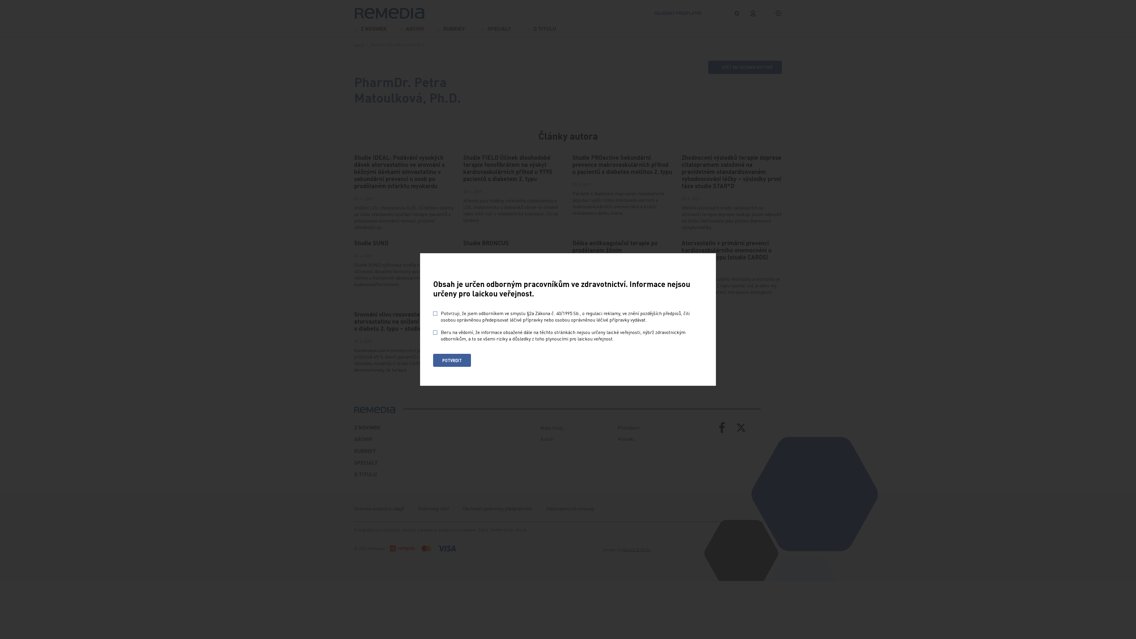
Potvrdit (452, 360)
